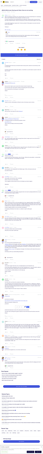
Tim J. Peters (7, 216)
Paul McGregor (7, 136)
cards (7, 432)
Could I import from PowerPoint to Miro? (9, 376)
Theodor (6, 145)
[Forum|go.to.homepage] (8, 2)
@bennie (6, 248)
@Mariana (7, 82)
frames (15, 430)
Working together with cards (7, 396)
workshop (3, 432)
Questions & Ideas (15, 5)
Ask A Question (21, 441)
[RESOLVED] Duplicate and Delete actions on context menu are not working (16, 413)
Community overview (7, 5)
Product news (4, 399)
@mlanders (24, 244)
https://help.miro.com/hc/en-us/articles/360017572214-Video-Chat (16, 300)
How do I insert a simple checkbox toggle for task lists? (12, 373)
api (17, 430)
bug (5, 430)
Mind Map (14, 432)
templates (21, 430)
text (10, 432)
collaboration (10, 430)
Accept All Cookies (30, 451)
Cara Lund (6, 62)
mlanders (6, 81)
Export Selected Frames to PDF (7, 380)
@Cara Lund (13, 82)
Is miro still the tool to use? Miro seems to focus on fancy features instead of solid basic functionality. (21, 422)
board (3, 430)
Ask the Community (23, 5)
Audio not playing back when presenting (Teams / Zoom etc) (13, 416)
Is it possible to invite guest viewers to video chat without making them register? (17, 407)
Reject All (38, 451)
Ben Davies (7, 262)
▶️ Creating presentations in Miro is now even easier (12, 419)
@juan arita (8, 296)
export (18, 432)
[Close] (41, 447)
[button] (1, 2)
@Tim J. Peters (11, 248)
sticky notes (27, 430)
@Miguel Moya (16, 118)
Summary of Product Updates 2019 (8, 398)
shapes (35, 430)
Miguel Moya (7, 109)
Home (2, 5)
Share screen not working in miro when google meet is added (13, 404)
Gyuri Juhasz (7, 167)
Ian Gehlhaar (7, 176)
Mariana (6, 15)
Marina (8, 32)
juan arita (6, 279)
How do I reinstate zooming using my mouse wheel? (11, 375)
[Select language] (28, 2)
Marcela (6, 321)
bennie (6, 200)
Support (39, 430)
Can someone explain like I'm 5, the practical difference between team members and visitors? (19, 401)
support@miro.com (8, 121)
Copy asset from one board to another (9, 378)
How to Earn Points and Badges (21, 386)
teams (31, 430)
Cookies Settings (4, 451)
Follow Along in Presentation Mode (8, 410)
